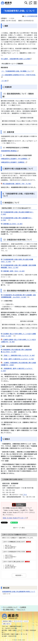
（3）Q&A (4, 80)
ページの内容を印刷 (30, 16)
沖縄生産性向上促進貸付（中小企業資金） (14, 158)
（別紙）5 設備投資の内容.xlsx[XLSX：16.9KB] (19, 355)
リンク (26, 621)
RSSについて (21, 609)
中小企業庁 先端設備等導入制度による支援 (15, 59)
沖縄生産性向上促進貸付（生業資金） (13, 162)
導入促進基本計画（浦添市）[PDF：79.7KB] (17, 183)
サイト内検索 (26, 3)
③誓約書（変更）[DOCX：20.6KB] (14, 271)
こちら (25, 494)
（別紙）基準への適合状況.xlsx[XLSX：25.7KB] (18, 359)
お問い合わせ (6, 623)
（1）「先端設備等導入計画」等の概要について (16, 71)
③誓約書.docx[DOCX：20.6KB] (13, 223)
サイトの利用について (10, 607)
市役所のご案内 (7, 621)
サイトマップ (18, 621)
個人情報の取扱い (9, 609)
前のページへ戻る (19, 527)
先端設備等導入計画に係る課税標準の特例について (18, 591)
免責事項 (23, 607)
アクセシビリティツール (31, 3)
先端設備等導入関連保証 (9, 151)
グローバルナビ (35, 3)
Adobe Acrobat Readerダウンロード (14, 518)
